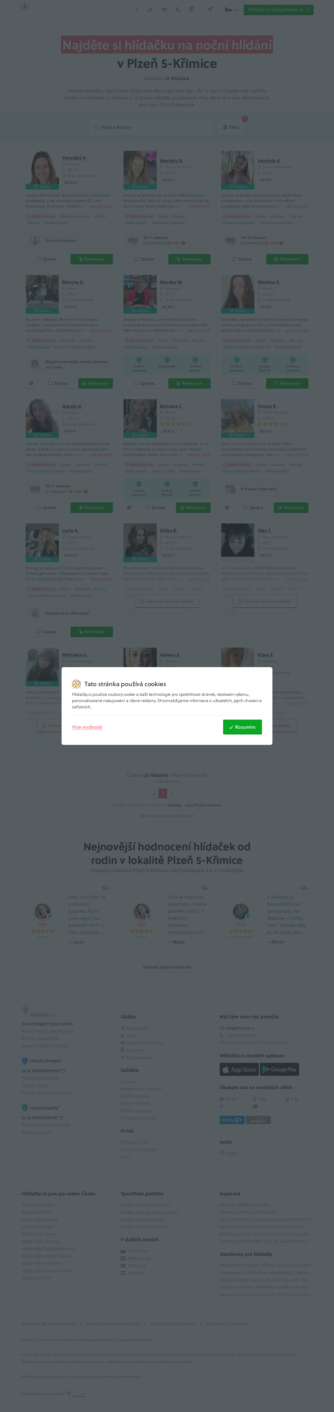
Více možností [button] (87, 726)
